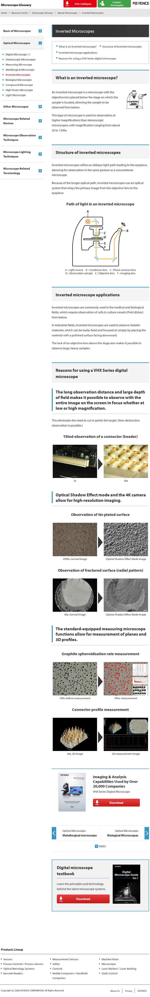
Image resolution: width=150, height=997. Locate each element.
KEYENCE (142, 990)
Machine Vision (110, 959)
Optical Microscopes (67, 12)
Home (4, 12)
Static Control (109, 973)
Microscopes (109, 964)
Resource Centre (20, 12)
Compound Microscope (19, 85)
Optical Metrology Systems (19, 968)
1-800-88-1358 (16, 937)
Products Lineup (12, 949)
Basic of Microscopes (17, 31)
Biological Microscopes (19, 80)
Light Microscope (16, 95)
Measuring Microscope (19, 64)
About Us (115, 990)
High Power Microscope (19, 90)
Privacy (128, 990)
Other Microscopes (16, 106)
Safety (56, 964)
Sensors (7, 959)
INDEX (102, 846)
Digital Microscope (16, 54)
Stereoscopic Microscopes (21, 59)
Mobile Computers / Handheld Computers (70, 976)
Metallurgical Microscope (20, 69)
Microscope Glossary (42, 12)
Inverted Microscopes (18, 74)
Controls (57, 968)
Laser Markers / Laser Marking (119, 968)
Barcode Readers (13, 973)
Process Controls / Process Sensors (23, 964)
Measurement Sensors (66, 959)
